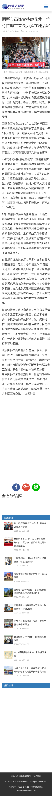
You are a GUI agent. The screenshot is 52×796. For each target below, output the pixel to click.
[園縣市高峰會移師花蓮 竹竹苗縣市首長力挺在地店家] (16, 487)
